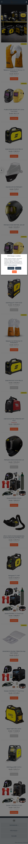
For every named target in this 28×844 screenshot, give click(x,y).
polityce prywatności (12, 265)
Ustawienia (11, 268)
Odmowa (18, 268)
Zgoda (14, 271)
